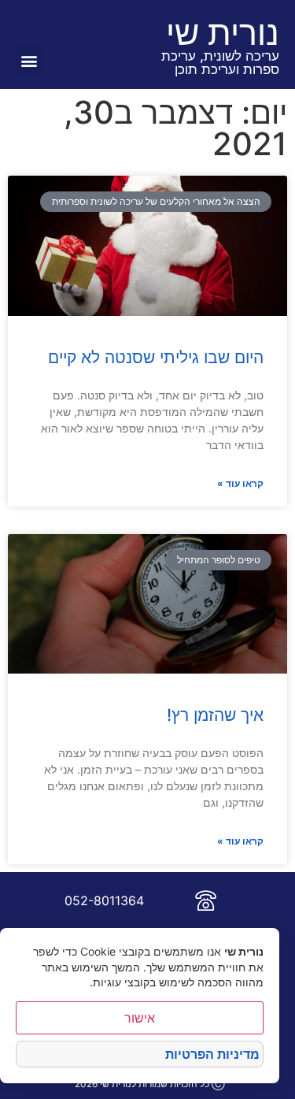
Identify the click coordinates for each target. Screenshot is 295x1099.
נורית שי (222, 32)
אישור (139, 1018)
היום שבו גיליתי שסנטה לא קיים (156, 357)
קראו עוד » (240, 483)
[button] (29, 60)
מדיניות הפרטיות (212, 1054)
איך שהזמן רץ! (215, 715)
